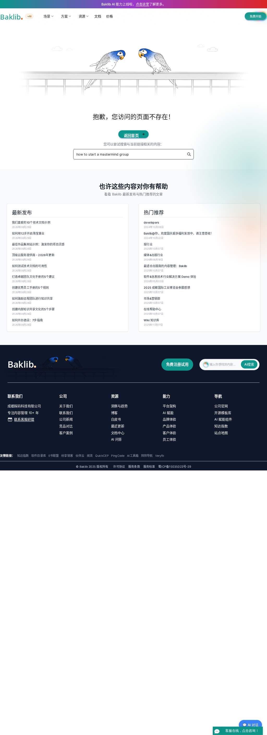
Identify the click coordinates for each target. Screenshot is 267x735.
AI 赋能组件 (223, 419)
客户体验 (169, 433)
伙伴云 (80, 456)
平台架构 (169, 406)
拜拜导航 (147, 456)
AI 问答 (116, 439)
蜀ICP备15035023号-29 (174, 466)
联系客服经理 (24, 419)
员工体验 (169, 439)
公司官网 (221, 406)
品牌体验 (169, 419)
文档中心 (117, 433)
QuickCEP (102, 456)
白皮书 (116, 419)
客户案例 (65, 433)
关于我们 (65, 406)
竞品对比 (65, 426)
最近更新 (117, 426)
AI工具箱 (132, 456)
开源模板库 (222, 413)
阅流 (90, 456)
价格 (109, 16)
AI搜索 (249, 364)
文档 (97, 16)
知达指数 (221, 426)
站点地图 (221, 433)
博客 (114, 413)
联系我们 (65, 413)
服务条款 (134, 466)
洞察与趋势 (119, 406)
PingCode (117, 456)
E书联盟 (53, 456)
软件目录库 (38, 456)
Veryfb (159, 456)
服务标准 (149, 466)
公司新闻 (65, 419)
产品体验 (169, 426)
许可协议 (119, 466)
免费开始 (256, 16)
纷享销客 (67, 456)
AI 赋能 (168, 413)
